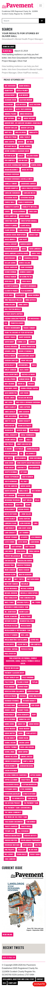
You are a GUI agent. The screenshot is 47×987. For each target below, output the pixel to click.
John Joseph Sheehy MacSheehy (28, 463)
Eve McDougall (34, 318)
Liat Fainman (24, 532)
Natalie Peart (26, 616)
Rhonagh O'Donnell (12, 701)
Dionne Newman (10, 272)
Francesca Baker (17, 323)
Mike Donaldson (11, 598)
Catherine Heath (11, 197)
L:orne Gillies (25, 514)
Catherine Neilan (26, 197)
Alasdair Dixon (10, 100)
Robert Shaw (10, 710)
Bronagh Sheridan (12, 174)
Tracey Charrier (11, 826)
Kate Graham (9, 495)
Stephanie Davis (11, 789)
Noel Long (25, 635)
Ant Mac (30, 142)
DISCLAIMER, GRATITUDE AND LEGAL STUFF (18, 979)
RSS (4, 983)
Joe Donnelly (30, 453)
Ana (19, 118)
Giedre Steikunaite (26, 351)
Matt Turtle (19, 579)
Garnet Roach (10, 337)
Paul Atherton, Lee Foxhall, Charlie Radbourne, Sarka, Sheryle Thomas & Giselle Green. (23, 661)
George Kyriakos (11, 346)
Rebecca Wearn (10, 696)
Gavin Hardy (9, 342)
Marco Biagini (24, 570)
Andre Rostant (29, 118)
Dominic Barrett (26, 272)
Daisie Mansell (10, 239)
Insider (31, 383)
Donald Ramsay (10, 276)
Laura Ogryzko (24, 518)
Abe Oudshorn (10, 86)
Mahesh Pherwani (24, 565)
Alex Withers (21, 104)
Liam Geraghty (10, 532)
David (24, 249)
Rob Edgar (35, 705)
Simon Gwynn (23, 752)
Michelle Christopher (29, 593)
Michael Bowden (27, 588)
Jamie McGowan (10, 416)
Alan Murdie (23, 95)
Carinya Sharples (11, 188)
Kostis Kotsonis (11, 514)
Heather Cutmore (28, 374)
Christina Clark (11, 221)
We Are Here (33, 849)
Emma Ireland (10, 304)
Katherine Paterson (12, 500)
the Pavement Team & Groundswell (18, 808)
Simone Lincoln (26, 756)
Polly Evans (9, 682)
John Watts (21, 467)
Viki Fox (38, 845)
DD (20, 258)
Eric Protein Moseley (13, 309)
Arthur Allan (10, 155)
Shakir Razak (23, 738)
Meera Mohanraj (11, 588)
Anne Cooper (9, 142)
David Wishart (10, 258)
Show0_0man (9, 752)
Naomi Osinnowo (11, 616)
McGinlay (24, 584)
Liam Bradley (10, 528)
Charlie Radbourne (25, 202)
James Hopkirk (24, 407)
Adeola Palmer (22, 90)
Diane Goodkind (26, 267)
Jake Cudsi (9, 402)
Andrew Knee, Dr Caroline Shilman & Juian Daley (23, 123)
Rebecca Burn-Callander (14, 691)
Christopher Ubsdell (29, 221)
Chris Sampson (10, 216)
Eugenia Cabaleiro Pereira (15, 318)
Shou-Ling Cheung (27, 747)
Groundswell (23, 365)
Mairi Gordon (10, 570)
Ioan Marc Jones (11, 388)
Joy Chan (23, 472)
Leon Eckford (25, 523)
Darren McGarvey (11, 249)
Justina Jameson (11, 486)
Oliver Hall (7, 51)
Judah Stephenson (12, 477)
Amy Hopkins (9, 118)
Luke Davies (9, 551)
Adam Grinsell (24, 86)
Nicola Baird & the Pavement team (18, 630)
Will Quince (9, 854)
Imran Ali (21, 383)
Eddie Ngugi (26, 281)
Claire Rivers (10, 230)
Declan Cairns (10, 263)
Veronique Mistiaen (12, 845)
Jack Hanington (11, 393)
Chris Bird (33, 211)
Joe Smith (8, 458)
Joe (21, 453)
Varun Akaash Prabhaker (30, 840)
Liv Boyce (24, 537)
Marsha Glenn (10, 574)
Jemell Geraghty (11, 435)
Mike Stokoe (9, 602)
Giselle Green (10, 356)
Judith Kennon (27, 477)
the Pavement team (31, 803)
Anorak (20, 142)
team (6, 798)
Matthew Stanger (11, 584)
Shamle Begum (10, 742)
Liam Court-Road (24, 528)
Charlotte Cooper (12, 207)
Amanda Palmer (10, 114)
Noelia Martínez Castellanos (16, 640)
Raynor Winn (23, 686)
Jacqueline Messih (25, 397)
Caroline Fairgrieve (12, 193)
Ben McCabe (23, 160)
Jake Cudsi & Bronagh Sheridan (28, 402)
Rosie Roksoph (23, 714)
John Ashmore (20, 458)
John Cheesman (35, 458)
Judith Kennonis (11, 481)
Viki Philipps (9, 849)
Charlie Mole (10, 202)
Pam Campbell (35, 644)
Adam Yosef (9, 90)
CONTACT (40, 979)
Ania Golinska (20, 132)
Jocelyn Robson (11, 453)
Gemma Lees (21, 342)
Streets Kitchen (29, 794)
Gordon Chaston (11, 360)
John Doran (9, 463)
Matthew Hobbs (33, 579)
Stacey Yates (25, 780)
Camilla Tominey (11, 183)
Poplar (35, 682)
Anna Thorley (25, 137)
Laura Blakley (10, 518)
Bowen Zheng (36, 165)
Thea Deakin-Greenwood (14, 822)
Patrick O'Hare (26, 649)
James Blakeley (10, 407)
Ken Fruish (9, 504)
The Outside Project (12, 803)
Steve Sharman (26, 789)
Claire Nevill (25, 225)
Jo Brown (8, 449)
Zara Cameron (10, 859)
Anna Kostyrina (11, 137)
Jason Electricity (24, 425)
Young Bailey (22, 854)
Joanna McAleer (32, 449)
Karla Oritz (23, 491)
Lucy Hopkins (17, 546)
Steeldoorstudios (12, 784)
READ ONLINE (7, 934)
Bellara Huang (32, 155)
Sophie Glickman (11, 780)
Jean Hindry (34, 430)
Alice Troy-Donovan (23, 109)
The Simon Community (13, 812)
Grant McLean (26, 360)
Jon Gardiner (34, 467)
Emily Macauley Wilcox (13, 300)
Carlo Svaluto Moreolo (30, 188)
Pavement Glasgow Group (14, 673)
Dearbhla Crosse (30, 258)
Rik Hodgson (23, 705)
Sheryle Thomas (11, 747)
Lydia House (21, 551)
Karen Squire (26, 486)
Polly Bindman (27, 677)
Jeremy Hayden (10, 439)
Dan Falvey (23, 239)
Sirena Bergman (11, 770)
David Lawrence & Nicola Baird (16, 253)
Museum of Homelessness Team (16, 607)
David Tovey (36, 253)
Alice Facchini (34, 104)
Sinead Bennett (10, 766)
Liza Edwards (36, 537)
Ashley (20, 155)
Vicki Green (27, 845)
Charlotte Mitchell (30, 207)
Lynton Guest (10, 560)
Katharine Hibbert (25, 495)
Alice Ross (9, 109)
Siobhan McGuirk (26, 766)
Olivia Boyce (9, 644)
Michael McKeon (11, 593)
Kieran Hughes (23, 509)
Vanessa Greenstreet (13, 835)
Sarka (20, 733)
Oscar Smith (22, 644)
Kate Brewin (36, 491)
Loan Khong (34, 542)
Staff (35, 780)
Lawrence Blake (11, 523)
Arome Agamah (25, 146)
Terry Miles (31, 798)
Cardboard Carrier (28, 183)
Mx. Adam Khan (10, 612)
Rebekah (23, 696)
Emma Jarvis (23, 304)
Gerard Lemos (10, 351)
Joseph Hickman (11, 472)
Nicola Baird (26, 625)
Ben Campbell (10, 160)
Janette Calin (10, 421)
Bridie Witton (27, 169)
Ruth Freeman (10, 719)
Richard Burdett (29, 701)
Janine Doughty (24, 421)
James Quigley (10, 412)
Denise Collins (24, 263)
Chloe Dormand (19, 211)
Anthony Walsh (10, 146)
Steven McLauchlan (12, 794)
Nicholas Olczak (11, 625)
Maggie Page (9, 565)
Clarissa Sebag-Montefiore (15, 235)
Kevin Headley (10, 509)
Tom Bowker (30, 822)
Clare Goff (36, 230)
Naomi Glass (24, 612)
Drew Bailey (9, 281)
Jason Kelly (9, 430)
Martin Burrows (25, 574)
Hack (34, 365)
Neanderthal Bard (27, 621)
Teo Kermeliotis (18, 798)
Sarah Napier (10, 733)
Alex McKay (9, 104)
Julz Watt (24, 481)
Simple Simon (28, 761)
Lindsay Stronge (11, 537)
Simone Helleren (11, 756)
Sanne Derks (9, 724)
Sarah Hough (34, 724)
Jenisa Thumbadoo (28, 435)
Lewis (36, 523)
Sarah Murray (10, 728)
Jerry (21, 439)
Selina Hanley (10, 738)
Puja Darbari (10, 686)
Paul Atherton (10, 653)
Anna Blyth (33, 132)
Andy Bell (8, 132)
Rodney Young (23, 710)
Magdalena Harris (25, 560)
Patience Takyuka (11, 649)
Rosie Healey (9, 714)
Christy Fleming (11, 225)
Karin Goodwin (10, 491)
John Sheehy (9, 467)
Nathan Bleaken (11, 621)
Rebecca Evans (33, 691)
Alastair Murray (26, 100)
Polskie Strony (23, 682)
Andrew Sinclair (11, 128)
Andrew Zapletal (27, 128)
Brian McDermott (11, 169)
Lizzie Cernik (9, 542)
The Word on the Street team (16, 817)
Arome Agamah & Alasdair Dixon (17, 151)
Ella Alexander (26, 291)
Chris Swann (24, 216)
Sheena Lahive (24, 742)
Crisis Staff (33, 235)
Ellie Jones (9, 295)
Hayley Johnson (10, 370)
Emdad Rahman (33, 295)
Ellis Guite (20, 295)
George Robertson (28, 346)
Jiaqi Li (28, 439)
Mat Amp (8, 579)
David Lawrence (35, 249)
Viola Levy (21, 849)
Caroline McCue (29, 193)
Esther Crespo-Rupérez (14, 314)
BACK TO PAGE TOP (9, 957)
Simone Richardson (12, 761)
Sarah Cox (21, 724)
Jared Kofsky (9, 425)
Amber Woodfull (26, 114)
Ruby (34, 714)
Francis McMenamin (12, 328)
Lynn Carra (27, 556)
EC (18, 281)
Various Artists (30, 835)
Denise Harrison (11, 267)
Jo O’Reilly (19, 449)
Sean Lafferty (31, 733)
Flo (6, 323)
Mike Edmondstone (27, 598)
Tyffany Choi (9, 831)
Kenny (28, 504)
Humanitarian (24, 379)
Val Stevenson (23, 831)
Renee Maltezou (35, 696)
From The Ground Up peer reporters (19, 332)
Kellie (37, 500)
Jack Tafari (24, 393)
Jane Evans (24, 416)
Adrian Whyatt (10, 95)
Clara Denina (23, 230)
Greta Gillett (10, 365)
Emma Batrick (30, 300)
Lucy (6, 546)
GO (42, 20)
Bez (32, 160)
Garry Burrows (25, 337)
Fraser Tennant (29, 328)
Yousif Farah (35, 854)
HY (34, 379)
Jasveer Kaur (21, 430)
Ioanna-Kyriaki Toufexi (29, 388)
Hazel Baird (24, 370)
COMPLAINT (12, 983)
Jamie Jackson (24, 412)
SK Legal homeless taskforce (16, 775)
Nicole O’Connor (11, 635)
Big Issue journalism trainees (16, 165)
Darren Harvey (25, 244)
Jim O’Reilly (9, 444)
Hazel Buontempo (11, 374)
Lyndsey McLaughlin (12, 556)
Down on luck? (8, 46)
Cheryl (7, 211)
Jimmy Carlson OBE (24, 444)
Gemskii (32, 342)
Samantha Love (24, 719)
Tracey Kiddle (26, 826)
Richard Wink (10, 705)
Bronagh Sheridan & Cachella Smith (19, 179)
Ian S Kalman (9, 383)
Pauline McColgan (12, 668)
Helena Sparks (10, 379)
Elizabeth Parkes (11, 291)
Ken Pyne (19, 504)
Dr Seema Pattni (26, 276)
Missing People (23, 602)
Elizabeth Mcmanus (28, 286)
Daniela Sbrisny (11, 244)
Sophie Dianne (35, 775)
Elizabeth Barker (11, 286)
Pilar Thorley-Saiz (12, 677)
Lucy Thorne (30, 546)
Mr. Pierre (36, 602)
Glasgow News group (26, 356)
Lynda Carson (34, 551)
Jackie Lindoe (10, 397)
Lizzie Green (22, 542)
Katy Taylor (27, 500)
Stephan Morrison (29, 784)
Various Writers (11, 840)
